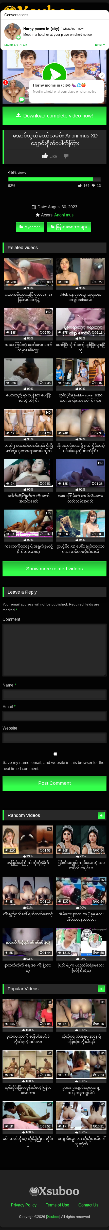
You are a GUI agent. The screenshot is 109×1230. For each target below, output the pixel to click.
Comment (11, 619)
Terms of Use (57, 1205)
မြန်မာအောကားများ (71, 227)
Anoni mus (64, 215)
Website (10, 728)
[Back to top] (93, 1215)
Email (9, 706)
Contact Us (88, 1205)
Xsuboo (53, 1217)
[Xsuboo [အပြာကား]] (54, 1192)
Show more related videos (54, 568)
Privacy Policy (24, 1205)
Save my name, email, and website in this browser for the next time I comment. (53, 765)
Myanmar (32, 227)
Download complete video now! (57, 115)
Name (9, 685)
